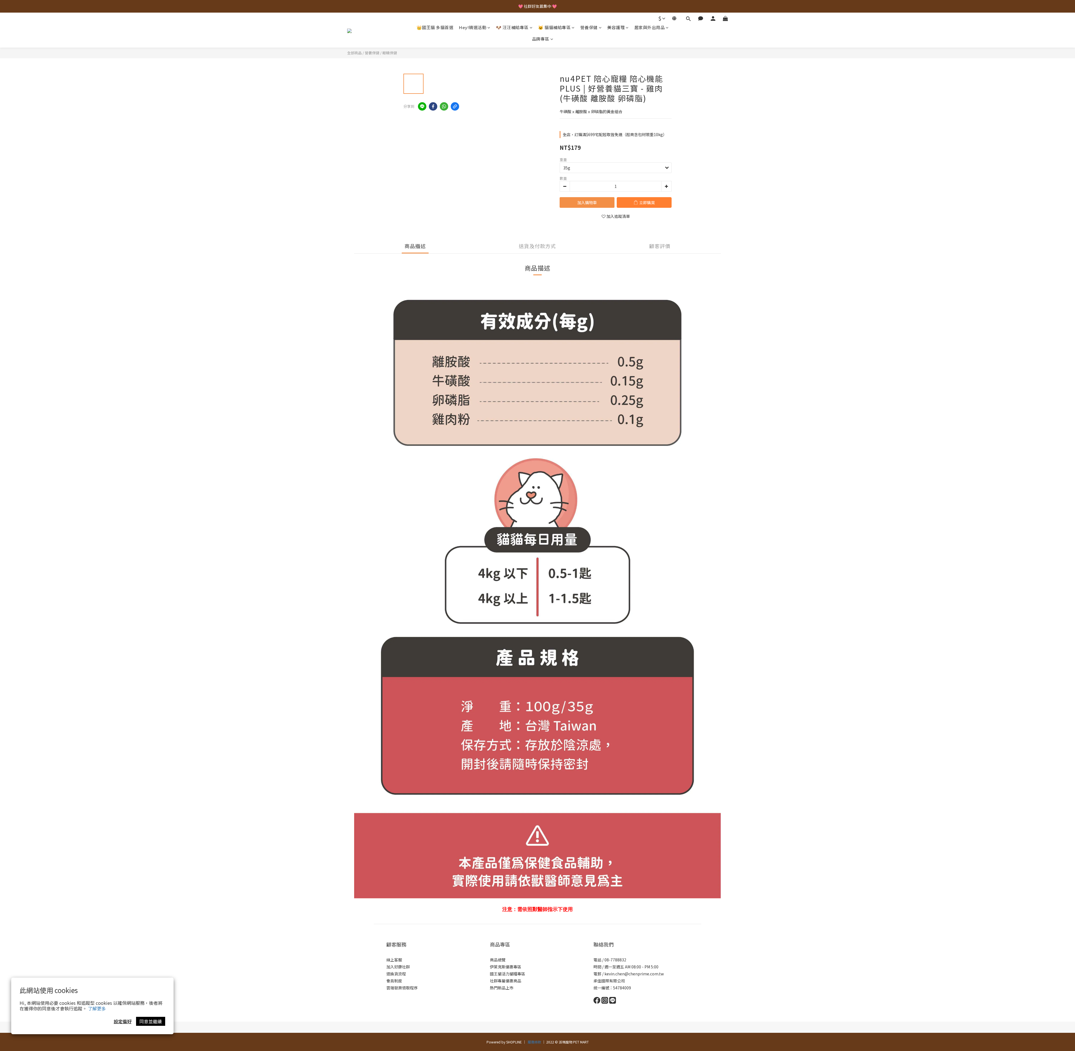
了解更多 (97, 1008)
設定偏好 (123, 1021)
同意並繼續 (150, 1021)
